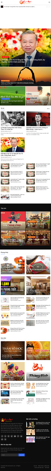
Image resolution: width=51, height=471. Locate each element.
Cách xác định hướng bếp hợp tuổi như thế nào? (17, 298)
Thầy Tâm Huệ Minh (5, 64)
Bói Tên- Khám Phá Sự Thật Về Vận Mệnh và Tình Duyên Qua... (17, 384)
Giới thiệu (47, 467)
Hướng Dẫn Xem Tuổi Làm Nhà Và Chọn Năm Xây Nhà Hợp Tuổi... (17, 400)
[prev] (47, 7)
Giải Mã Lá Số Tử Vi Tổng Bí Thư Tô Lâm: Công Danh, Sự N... (12, 154)
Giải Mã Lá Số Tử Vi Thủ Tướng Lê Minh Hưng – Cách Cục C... (37, 128)
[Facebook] (2, 436)
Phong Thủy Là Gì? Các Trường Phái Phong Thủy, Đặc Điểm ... (17, 329)
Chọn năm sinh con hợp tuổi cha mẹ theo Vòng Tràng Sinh (37, 101)
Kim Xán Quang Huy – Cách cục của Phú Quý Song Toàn (17, 195)
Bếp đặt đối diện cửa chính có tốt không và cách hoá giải (36, 291)
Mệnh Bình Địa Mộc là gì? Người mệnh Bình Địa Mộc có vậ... (12, 101)
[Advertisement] (25, 17)
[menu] (1, 2)
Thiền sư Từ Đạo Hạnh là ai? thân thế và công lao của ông (17, 83)
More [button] (48, 108)
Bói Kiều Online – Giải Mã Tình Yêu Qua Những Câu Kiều (11, 376)
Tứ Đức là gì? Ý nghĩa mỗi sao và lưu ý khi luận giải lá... (42, 172)
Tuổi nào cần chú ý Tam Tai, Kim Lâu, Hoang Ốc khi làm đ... (12, 270)
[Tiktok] (11, 436)
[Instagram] (8, 436)
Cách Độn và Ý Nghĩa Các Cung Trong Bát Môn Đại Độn (43, 399)
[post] (25, 47)
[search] (49, 2)
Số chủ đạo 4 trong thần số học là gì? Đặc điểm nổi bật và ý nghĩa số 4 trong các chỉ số (20, 6)
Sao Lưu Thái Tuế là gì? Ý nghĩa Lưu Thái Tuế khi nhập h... (43, 164)
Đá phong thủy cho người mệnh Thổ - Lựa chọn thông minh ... (17, 313)
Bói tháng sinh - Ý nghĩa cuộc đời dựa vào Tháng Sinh (37, 376)
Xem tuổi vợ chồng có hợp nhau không (42, 391)
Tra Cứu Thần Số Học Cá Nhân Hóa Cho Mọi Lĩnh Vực (11, 356)
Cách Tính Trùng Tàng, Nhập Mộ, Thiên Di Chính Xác (16, 391)
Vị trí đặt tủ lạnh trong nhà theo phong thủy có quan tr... (12, 291)
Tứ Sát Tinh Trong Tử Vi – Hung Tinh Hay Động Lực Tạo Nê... (17, 164)
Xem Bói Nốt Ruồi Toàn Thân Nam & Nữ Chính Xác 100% (42, 384)
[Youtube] (15, 436)
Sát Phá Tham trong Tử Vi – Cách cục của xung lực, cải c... (42, 187)
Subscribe (21, 455)
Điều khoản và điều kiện (43, 465)
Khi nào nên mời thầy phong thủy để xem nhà (37, 270)
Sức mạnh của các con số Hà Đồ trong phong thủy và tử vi (42, 321)
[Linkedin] (21, 436)
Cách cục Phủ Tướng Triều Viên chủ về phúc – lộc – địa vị (17, 187)
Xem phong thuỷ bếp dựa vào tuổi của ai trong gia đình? (42, 298)
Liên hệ (35, 465)
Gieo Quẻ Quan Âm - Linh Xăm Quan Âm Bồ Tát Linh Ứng (37, 356)
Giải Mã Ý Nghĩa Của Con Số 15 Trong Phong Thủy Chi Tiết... (43, 313)
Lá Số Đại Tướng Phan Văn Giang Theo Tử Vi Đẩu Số (11, 128)
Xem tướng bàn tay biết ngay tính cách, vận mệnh (43, 437)
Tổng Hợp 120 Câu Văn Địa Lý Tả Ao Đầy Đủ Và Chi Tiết (43, 306)
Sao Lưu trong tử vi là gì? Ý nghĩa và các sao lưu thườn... (16, 172)
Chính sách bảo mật (38, 467)
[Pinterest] (18, 436)
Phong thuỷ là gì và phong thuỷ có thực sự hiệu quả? (17, 306)
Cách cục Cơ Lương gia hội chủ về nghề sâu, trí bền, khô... (43, 180)
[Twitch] (2, 439)
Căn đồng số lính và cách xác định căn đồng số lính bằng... (43, 423)
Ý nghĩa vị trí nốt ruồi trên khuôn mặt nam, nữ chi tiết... (43, 430)
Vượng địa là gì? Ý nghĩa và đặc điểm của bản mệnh (17, 180)
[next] (49, 7)
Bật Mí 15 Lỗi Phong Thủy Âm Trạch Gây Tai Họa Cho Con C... (17, 321)
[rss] (5, 439)
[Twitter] (5, 436)
